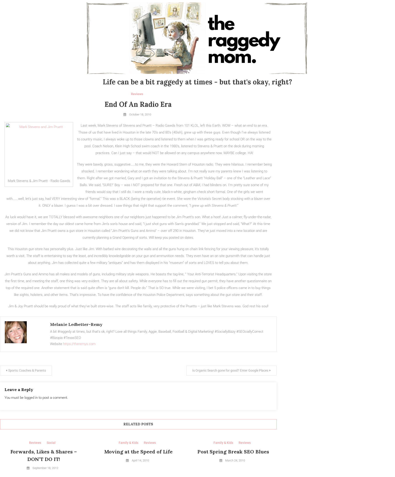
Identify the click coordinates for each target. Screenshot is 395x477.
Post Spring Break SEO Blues (233, 451)
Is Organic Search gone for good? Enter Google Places (230, 370)
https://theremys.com (79, 344)
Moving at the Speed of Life (138, 451)
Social (51, 443)
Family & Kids (128, 443)
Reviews (137, 94)
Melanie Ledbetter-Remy (76, 324)
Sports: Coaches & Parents (27, 370)
